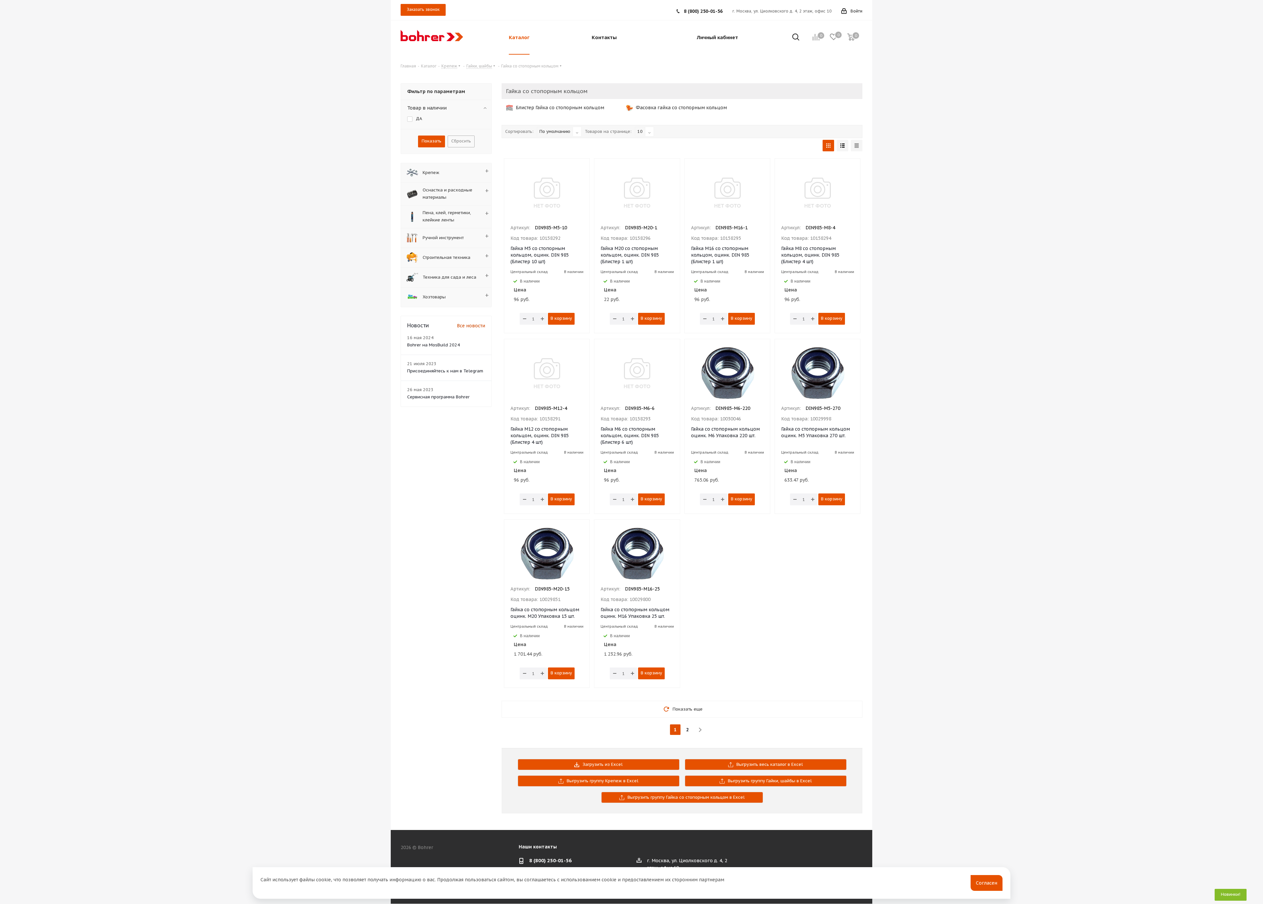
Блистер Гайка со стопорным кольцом (559, 108)
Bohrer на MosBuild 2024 (433, 345)
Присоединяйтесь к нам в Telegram (445, 371)
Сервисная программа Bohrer (438, 397)
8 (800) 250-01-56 (703, 11)
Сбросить (461, 141)
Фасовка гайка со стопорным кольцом (680, 108)
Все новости (471, 326)
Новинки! (1230, 894)
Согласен (986, 883)
